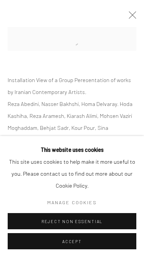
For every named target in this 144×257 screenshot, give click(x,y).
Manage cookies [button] (72, 202)
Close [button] (130, 17)
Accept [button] (72, 241)
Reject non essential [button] (72, 221)
